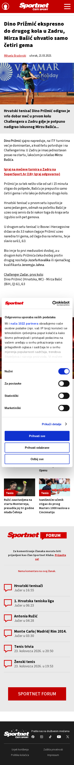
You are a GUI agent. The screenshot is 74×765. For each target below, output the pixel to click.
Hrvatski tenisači (28, 586)
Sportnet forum (37, 693)
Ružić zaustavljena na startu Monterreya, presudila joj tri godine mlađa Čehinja (19, 506)
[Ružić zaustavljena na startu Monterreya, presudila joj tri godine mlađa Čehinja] (19, 487)
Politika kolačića (20, 755)
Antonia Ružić (25, 616)
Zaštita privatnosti (53, 749)
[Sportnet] (34, 6)
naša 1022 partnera (24, 323)
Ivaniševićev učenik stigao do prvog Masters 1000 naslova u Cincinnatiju (54, 506)
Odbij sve (37, 459)
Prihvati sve (37, 436)
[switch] (63, 383)
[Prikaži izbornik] (67, 7)
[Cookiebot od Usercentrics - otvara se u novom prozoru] (52, 303)
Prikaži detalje (52, 424)
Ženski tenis (24, 662)
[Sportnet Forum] (37, 535)
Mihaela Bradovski (15, 56)
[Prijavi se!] (5, 7)
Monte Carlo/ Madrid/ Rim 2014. (40, 631)
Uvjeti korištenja (20, 749)
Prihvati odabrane (37, 447)
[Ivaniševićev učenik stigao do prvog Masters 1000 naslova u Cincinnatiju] (54, 487)
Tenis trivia (24, 646)
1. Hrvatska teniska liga (34, 601)
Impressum (53, 755)
